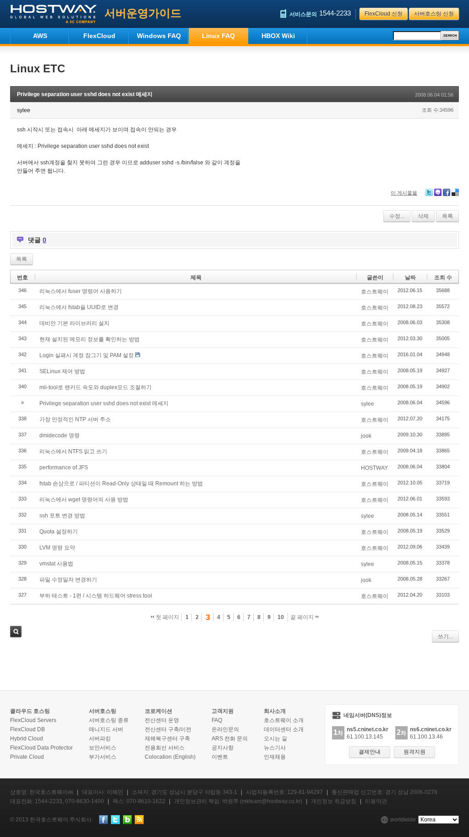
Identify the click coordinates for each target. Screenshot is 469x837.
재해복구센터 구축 (167, 738)
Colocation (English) (170, 757)
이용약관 (376, 801)
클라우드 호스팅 (30, 711)
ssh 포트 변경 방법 (62, 515)
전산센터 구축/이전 (168, 729)
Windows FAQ (159, 35)
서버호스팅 (102, 711)
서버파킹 (100, 738)
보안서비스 (102, 748)
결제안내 (370, 752)
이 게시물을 (404, 193)
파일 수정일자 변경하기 (68, 579)
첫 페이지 (166, 617)
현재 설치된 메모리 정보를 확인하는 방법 (89, 339)
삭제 (423, 216)
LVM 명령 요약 (57, 547)
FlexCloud (99, 35)
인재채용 (275, 757)
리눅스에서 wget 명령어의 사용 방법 (83, 499)
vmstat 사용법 (56, 563)
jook (366, 436)
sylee (367, 404)
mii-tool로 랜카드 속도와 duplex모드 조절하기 (95, 387)
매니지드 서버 (106, 729)
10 (281, 617)
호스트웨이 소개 (284, 720)
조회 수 (443, 277)
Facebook (446, 192)
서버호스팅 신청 (434, 14)
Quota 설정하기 (58, 531)
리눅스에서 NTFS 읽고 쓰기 (73, 451)
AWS (40, 35)
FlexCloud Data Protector (41, 748)
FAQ (217, 720)
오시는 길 (275, 738)
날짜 (410, 277)
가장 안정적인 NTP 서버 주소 (75, 419)
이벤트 (220, 757)
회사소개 (275, 711)
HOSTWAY (374, 468)
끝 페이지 (302, 617)
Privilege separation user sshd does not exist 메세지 (85, 94)
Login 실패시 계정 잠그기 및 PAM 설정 (86, 355)
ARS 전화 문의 (230, 738)
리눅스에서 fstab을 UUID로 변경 (79, 307)
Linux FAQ (218, 35)
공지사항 (223, 748)
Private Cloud (27, 757)
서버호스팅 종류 (109, 720)
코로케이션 (158, 711)
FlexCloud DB (27, 729)
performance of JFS (63, 467)
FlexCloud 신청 (384, 14)
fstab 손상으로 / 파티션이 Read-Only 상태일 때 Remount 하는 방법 (121, 483)
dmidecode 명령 (59, 435)
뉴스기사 (275, 748)
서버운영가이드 (142, 13)
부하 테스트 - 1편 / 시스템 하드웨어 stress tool (95, 595)
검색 (16, 631)
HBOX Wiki (278, 35)
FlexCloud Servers (33, 720)
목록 (447, 216)
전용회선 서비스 (165, 748)
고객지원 (223, 711)
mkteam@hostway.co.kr (271, 801)
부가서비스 (102, 757)
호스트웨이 (374, 291)
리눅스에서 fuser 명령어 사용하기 (80, 291)
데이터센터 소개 (284, 729)
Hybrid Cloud (26, 738)
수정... (396, 216)
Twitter (429, 192)
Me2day (438, 192)
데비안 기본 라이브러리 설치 (74, 323)
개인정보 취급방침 (333, 801)
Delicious (455, 192)
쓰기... (445, 636)
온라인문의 (225, 729)
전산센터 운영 (162, 720)
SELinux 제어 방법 (62, 371)
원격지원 (414, 752)
